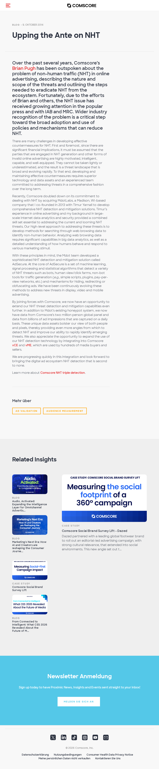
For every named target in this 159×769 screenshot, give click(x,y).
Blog (16, 24)
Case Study (71, 525)
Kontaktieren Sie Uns (107, 758)
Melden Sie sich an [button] (79, 701)
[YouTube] (95, 738)
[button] (8, 5)
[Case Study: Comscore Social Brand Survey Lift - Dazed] (104, 498)
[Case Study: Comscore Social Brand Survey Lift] (29, 570)
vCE (15, 345)
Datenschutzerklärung (35, 754)
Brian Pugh (24, 68)
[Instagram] (85, 738)
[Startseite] (81, 5)
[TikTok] (74, 738)
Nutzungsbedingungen (68, 754)
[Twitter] (53, 738)
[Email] (106, 738)
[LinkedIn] (63, 738)
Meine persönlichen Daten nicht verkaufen (64, 758)
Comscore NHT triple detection (62, 373)
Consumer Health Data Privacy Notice (110, 754)
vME (28, 345)
